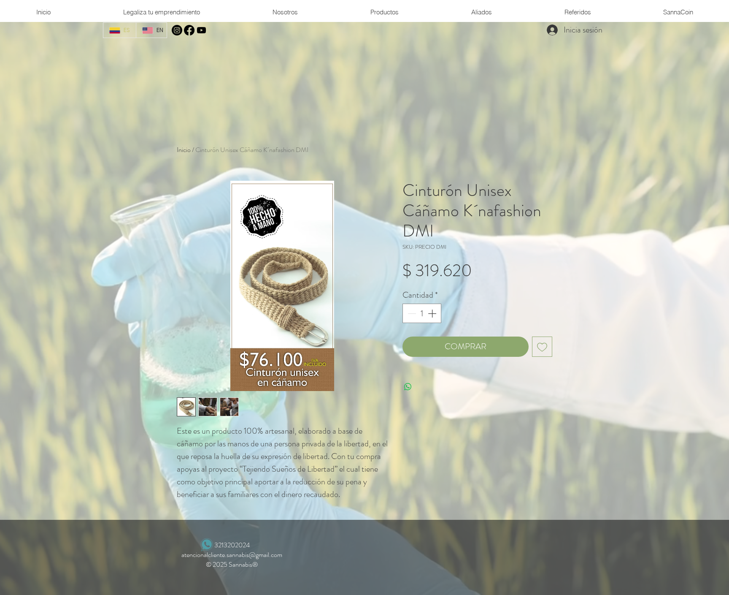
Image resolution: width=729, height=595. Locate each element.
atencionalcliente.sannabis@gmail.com (231, 555)
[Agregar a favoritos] (542, 347)
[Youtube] (201, 30)
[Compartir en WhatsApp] (408, 387)
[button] (285, 12)
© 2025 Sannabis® (232, 564)
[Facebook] (189, 30)
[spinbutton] (422, 313)
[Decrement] (411, 313)
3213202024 (232, 545)
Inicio (184, 150)
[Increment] (433, 313)
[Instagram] (177, 30)
